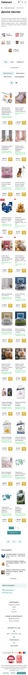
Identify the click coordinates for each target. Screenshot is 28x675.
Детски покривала (9, 34)
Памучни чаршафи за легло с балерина (20, 403)
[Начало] (1, 7)
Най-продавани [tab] (19, 76)
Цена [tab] (12, 62)
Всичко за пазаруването (14, 616)
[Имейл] (14, 637)
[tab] (11, 82)
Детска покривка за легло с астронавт (20, 295)
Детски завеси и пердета (8, 42)
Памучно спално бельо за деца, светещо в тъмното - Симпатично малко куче (6, 367)
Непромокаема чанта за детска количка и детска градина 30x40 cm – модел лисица (6, 111)
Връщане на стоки (14, 618)
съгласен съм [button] (21, 673)
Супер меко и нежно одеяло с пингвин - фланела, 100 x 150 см (6, 258)
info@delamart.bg (9, 590)
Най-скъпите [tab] (8, 76)
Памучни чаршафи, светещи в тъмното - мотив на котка (6, 403)
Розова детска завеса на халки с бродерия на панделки (20, 148)
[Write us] (14, 643)
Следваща (13, 578)
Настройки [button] (5, 673)
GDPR (14, 607)
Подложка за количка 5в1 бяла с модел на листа (20, 473)
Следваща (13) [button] (13, 532)
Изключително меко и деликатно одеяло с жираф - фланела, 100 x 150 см (20, 259)
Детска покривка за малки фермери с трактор (20, 330)
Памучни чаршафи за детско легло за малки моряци (20, 439)
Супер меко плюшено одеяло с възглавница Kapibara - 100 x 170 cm (20, 221)
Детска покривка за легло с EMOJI (6, 473)
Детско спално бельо (22, 35)
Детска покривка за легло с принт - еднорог (6, 184)
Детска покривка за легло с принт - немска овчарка (20, 184)
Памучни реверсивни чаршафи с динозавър (18, 510)
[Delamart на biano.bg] (19, 659)
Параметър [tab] (20, 62)
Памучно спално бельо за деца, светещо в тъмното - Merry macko (20, 366)
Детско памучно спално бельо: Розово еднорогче (20, 109)
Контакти (14, 612)
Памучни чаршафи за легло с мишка (6, 438)
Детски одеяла (22, 42)
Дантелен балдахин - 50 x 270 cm (6, 294)
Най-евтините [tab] (20, 73)
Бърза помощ (8, 592)
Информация (14, 602)
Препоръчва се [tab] (8, 73)
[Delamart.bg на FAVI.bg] (11, 659)
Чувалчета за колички (16, 50)
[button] (10, 123)
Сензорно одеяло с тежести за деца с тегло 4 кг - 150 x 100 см (6, 220)
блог (14, 609)
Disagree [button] (13, 673)
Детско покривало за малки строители (6, 329)
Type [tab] (5, 62)
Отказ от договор (14, 621)
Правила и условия (14, 604)
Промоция (15, 67)
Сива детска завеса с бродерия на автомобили (6, 147)
